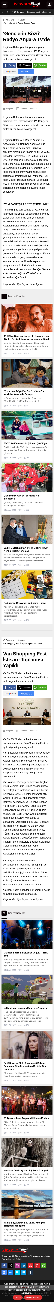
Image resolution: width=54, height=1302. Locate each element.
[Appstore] (10, 1272)
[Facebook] (4, 1265)
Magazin (21, 20)
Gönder (42, 65)
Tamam (18, 1297)
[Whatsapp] (43, 1265)
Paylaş (12, 65)
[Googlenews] (4, 1272)
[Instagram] (17, 1265)
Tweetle (27, 65)
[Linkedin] (23, 1265)
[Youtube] (30, 1265)
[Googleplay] (17, 1272)
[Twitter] (10, 1265)
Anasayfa (10, 20)
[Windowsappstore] (23, 1272)
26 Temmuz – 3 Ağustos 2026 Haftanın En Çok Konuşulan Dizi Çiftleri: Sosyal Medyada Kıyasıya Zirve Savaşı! (33, 12)
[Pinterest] (37, 1265)
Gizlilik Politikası (33, 1297)
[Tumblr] (30, 1272)
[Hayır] (50, 1291)
